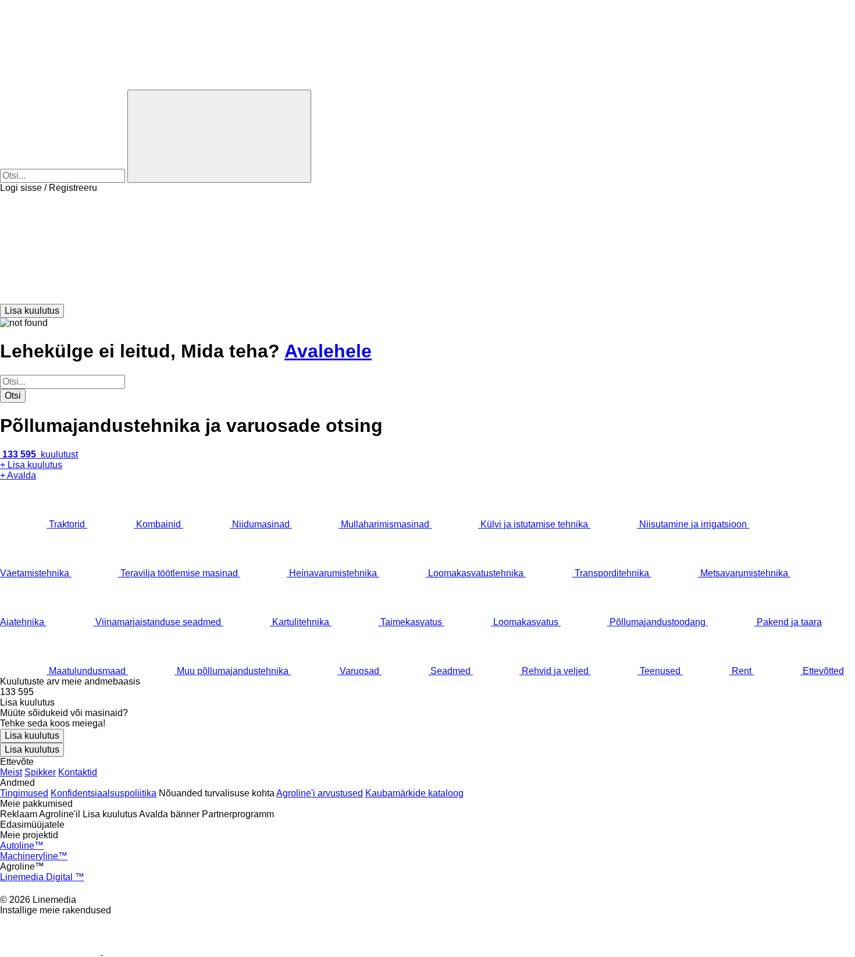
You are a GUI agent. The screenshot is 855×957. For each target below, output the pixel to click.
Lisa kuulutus (32, 735)
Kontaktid (77, 772)
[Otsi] (219, 136)
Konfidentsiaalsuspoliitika (103, 793)
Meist (11, 772)
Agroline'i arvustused (319, 793)
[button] (427, 248)
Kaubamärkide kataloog (414, 793)
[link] (427, 692)
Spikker (40, 772)
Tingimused (24, 793)
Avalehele (328, 351)
